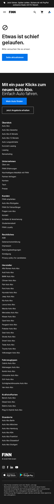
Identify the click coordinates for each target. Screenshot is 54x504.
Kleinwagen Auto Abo (10, 367)
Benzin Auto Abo (9, 398)
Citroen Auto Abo (9, 280)
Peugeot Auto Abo (9, 324)
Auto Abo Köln (7, 432)
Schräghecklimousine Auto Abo (15, 383)
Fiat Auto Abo (7, 284)
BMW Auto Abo (8, 276)
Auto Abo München (10, 424)
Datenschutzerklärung (11, 242)
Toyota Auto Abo (9, 349)
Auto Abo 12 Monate (10, 138)
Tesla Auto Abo (8, 345)
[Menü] (4, 12)
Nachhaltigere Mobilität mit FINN (15, 172)
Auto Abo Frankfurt (10, 436)
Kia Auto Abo (7, 300)
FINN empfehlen (8, 199)
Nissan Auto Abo (9, 316)
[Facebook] (7, 467)
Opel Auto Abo (8, 320)
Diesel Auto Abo (8, 402)
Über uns (5, 164)
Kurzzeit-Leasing (9, 146)
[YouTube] (16, 467)
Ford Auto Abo (8, 288)
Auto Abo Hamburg (10, 428)
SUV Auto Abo (8, 379)
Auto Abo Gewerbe (9, 130)
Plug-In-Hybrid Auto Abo (12, 410)
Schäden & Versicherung (12, 219)
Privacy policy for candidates (14, 258)
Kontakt (5, 215)
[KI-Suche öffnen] (34, 12)
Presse (5, 189)
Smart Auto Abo (8, 341)
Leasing (5, 150)
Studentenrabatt (9, 223)
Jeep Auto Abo (8, 296)
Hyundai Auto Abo (9, 292)
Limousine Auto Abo (10, 375)
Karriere (5, 180)
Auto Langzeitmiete (10, 142)
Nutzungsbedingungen (11, 250)
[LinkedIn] (11, 467)
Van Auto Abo (7, 387)
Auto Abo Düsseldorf (10, 440)
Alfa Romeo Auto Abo (10, 268)
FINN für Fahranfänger (11, 207)
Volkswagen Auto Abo (11, 353)
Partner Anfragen (9, 176)
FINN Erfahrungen (9, 168)
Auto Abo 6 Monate (10, 134)
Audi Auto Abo (8, 272)
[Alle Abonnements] (49, 12)
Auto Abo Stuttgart (9, 444)
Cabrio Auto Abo (8, 363)
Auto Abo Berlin (8, 420)
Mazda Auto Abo (9, 308)
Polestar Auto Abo (9, 329)
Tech (4, 185)
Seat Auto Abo (8, 333)
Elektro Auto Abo (9, 406)
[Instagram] (3, 467)
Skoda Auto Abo (8, 337)
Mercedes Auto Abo (10, 312)
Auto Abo (6, 126)
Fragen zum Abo (9, 211)
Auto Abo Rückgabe (10, 203)
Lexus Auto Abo (8, 304)
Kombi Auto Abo (8, 371)
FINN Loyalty (7, 227)
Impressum (6, 246)
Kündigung (6, 254)
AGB (4, 238)
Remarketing (7, 154)
